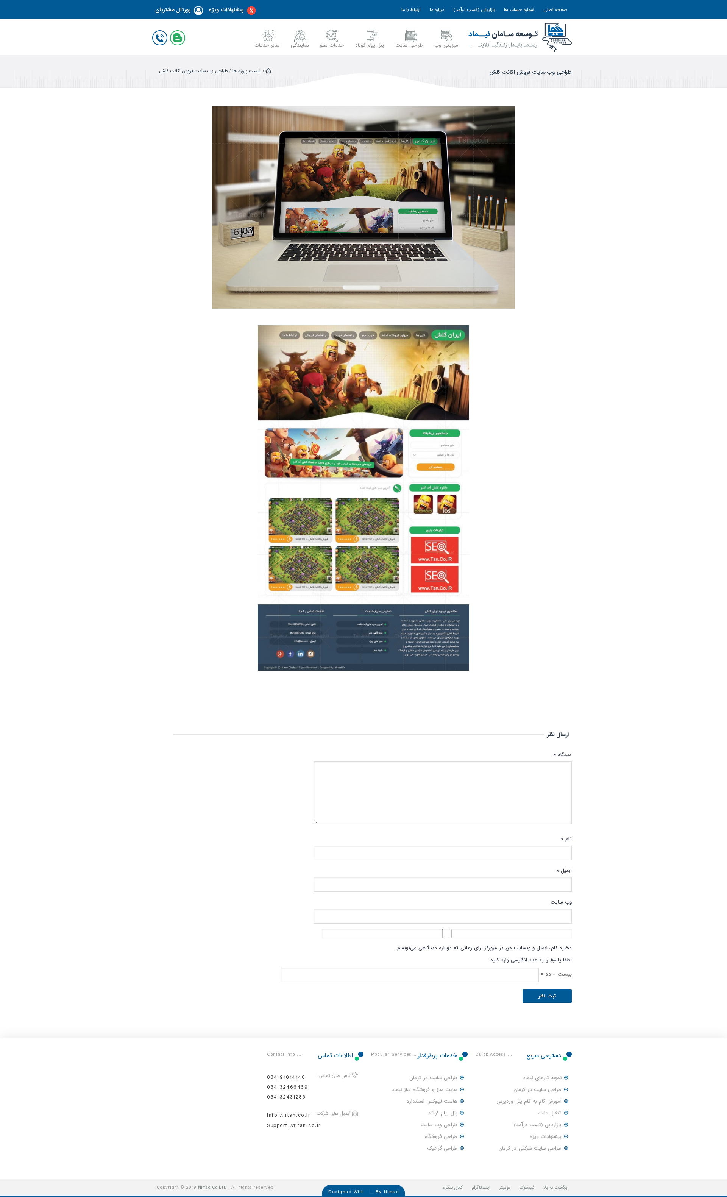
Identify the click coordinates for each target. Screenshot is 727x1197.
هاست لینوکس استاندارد (432, 1101)
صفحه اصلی (555, 9)
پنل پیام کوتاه (369, 45)
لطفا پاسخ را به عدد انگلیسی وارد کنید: (530, 960)
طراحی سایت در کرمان (537, 1089)
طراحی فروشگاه (441, 1136)
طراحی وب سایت (439, 1124)
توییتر (504, 1187)
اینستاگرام (481, 1187)
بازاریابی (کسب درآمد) (474, 9)
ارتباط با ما (411, 9)
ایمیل (564, 870)
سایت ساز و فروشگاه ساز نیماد (424, 1089)
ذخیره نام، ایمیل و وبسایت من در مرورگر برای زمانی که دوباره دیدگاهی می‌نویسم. (484, 948)
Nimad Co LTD (212, 1187)
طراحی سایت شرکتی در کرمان (530, 1148)
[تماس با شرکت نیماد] (161, 36)
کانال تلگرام (452, 1187)
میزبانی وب (446, 45)
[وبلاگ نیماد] (179, 36)
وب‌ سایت (561, 902)
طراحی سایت (409, 45)
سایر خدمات (266, 45)
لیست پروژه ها (246, 71)
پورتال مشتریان (173, 10)
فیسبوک (526, 1187)
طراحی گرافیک (442, 1148)
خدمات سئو (332, 45)
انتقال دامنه (550, 1113)
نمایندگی (300, 45)
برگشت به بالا (555, 1187)
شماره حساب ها (519, 9)
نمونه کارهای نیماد (542, 1078)
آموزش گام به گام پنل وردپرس (529, 1101)
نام (566, 839)
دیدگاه (562, 754)
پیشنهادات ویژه (226, 10)
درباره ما (437, 9)
